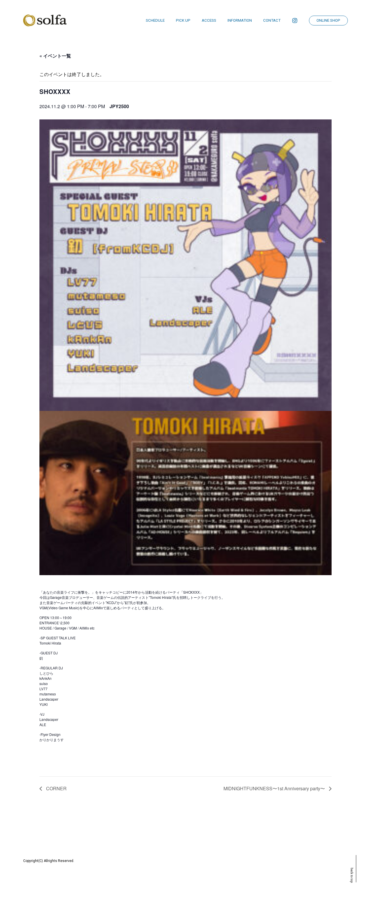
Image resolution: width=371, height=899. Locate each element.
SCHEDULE (155, 20)
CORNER (56, 788)
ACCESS (209, 20)
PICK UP (183, 20)
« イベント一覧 (55, 55)
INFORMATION (240, 20)
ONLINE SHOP (328, 20)
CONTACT (272, 20)
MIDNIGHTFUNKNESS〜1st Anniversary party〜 (274, 788)
